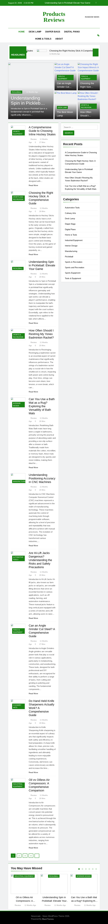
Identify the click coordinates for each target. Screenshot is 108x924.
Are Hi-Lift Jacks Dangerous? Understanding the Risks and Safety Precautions (40, 560)
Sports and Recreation (18, 198)
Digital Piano (72, 32)
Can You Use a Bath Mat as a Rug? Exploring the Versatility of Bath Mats (42, 406)
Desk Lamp (35, 32)
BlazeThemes (48, 919)
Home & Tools (43, 39)
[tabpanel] (24, 890)
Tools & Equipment (62, 77)
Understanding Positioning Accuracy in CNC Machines (42, 478)
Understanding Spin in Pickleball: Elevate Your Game (42, 265)
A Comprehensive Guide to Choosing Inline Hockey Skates (42, 131)
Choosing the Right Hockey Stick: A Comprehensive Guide (69, 50)
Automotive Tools (18, 558)
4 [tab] (89, 869)
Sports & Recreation (21, 92)
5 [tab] (92, 869)
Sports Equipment (17, 133)
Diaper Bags (52, 32)
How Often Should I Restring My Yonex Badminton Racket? (64, 3)
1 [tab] (79, 869)
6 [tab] (96, 869)
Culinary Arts (17, 706)
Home (21, 32)
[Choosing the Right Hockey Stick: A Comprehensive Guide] (35, 54)
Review (34, 139)
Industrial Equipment (18, 785)
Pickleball (18, 268)
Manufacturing (20, 481)
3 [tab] (86, 869)
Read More (33, 185)
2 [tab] (82, 869)
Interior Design (17, 404)
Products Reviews (54, 17)
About (59, 39)
